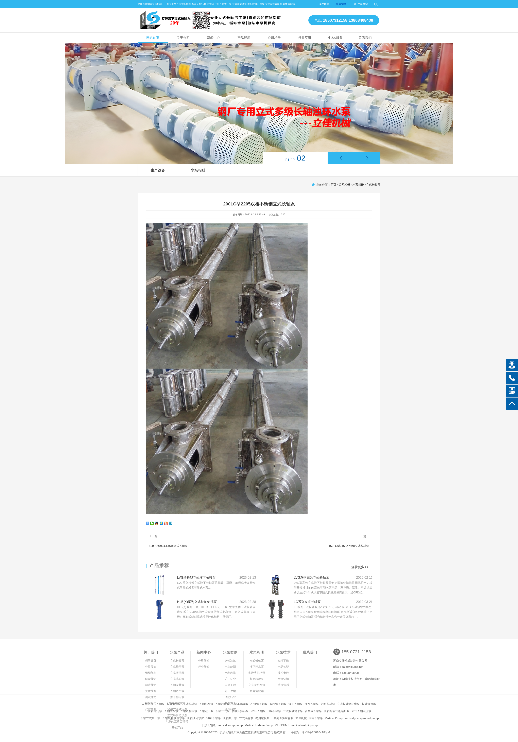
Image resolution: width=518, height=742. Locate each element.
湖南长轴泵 (316, 718)
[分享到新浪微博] (166, 523)
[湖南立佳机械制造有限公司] (207, 18)
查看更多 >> (360, 567)
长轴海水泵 (174, 704)
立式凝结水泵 (256, 685)
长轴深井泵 (177, 685)
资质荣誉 (150, 691)
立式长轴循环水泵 (348, 704)
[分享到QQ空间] (161, 523)
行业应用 (304, 37)
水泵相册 (198, 170)
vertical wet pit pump (304, 725)
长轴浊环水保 (195, 718)
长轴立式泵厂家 (150, 718)
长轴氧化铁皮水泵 (173, 718)
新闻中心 (213, 37)
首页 (333, 184)
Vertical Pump (334, 718)
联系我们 (365, 37)
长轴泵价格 (369, 704)
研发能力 (150, 678)
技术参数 (283, 672)
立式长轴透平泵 (293, 711)
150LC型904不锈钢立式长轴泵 (168, 545)
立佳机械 (301, 718)
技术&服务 (335, 37)
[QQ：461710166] (512, 365)
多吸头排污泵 (256, 672)
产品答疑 (283, 666)
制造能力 (150, 685)
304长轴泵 (274, 711)
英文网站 (324, 4)
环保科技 (230, 709)
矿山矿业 (230, 678)
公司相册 (274, 37)
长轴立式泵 (222, 711)
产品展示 (243, 37)
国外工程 (230, 685)
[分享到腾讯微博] (170, 523)
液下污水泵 (257, 666)
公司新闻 (203, 660)
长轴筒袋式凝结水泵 (336, 711)
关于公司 (183, 37)
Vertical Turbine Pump (259, 725)
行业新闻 (203, 666)
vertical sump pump (230, 725)
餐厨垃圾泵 (257, 678)
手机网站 (363, 4)
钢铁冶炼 (230, 660)
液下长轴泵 (296, 704)
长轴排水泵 (206, 704)
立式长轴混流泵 (361, 711)
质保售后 (283, 685)
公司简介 (150, 666)
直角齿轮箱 (257, 691)
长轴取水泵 (171, 711)
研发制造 (150, 703)
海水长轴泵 (312, 704)
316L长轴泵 (213, 718)
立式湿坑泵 (177, 672)
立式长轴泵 (373, 184)
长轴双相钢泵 (188, 711)
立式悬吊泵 (177, 666)
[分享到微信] (152, 523)
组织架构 (150, 672)
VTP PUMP (282, 725)
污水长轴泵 (328, 704)
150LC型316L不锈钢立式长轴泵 (349, 545)
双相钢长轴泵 (278, 704)
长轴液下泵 (206, 711)
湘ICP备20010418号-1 (316, 732)
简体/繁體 (341, 4)
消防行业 (230, 697)
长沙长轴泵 (209, 725)
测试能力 (150, 697)
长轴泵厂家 (230, 718)
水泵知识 (283, 678)
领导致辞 (150, 660)
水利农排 (230, 672)
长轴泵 (160, 704)
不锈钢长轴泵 (259, 704)
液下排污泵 (177, 697)
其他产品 (177, 727)
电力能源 (230, 666)
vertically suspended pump (362, 718)
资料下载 (283, 660)
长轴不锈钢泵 (239, 704)
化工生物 (230, 691)
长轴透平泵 (177, 691)
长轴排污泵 (155, 711)
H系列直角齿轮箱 (282, 718)
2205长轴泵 (258, 711)
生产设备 (158, 170)
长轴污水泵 (222, 704)
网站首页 (152, 37)
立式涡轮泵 (177, 678)
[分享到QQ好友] (156, 523)
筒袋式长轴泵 (313, 711)
